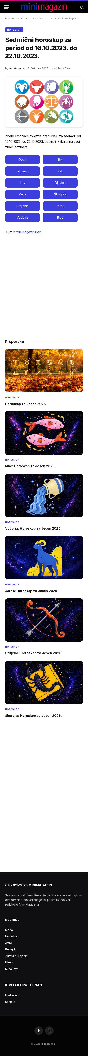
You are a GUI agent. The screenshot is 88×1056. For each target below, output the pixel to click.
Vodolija (22, 217)
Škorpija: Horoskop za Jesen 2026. (33, 716)
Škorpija (60, 194)
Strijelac (22, 206)
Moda (9, 930)
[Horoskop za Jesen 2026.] (44, 370)
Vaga (22, 194)
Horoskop (14, 29)
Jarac (60, 206)
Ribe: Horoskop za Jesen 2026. (30, 466)
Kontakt (10, 1001)
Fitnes (9, 962)
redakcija (15, 68)
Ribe (60, 217)
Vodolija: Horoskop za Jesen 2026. (33, 528)
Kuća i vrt (11, 969)
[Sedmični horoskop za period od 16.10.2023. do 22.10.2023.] (44, 102)
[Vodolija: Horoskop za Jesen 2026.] (44, 495)
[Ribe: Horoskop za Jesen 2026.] (44, 433)
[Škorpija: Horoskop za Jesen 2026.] (44, 682)
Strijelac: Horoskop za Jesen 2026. (33, 653)
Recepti (10, 949)
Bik (60, 160)
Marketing (12, 995)
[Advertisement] (44, 285)
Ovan (22, 160)
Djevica (60, 183)
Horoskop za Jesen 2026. (26, 404)
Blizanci (22, 171)
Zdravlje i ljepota (16, 956)
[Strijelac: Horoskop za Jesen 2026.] (44, 620)
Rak (60, 171)
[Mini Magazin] (44, 7)
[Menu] (6, 7)
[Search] (82, 7)
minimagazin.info (28, 232)
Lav (22, 183)
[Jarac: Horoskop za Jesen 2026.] (44, 558)
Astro (8, 943)
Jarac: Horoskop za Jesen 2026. (31, 591)
